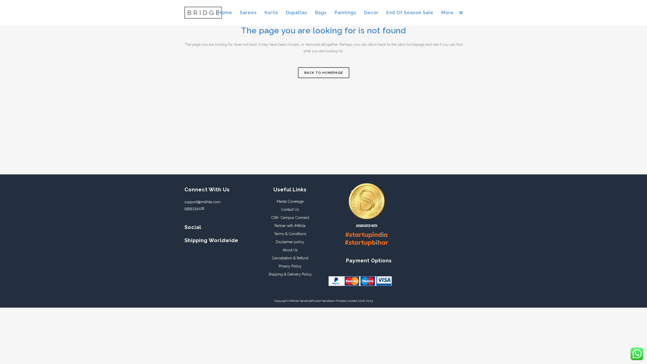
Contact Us (290, 210)
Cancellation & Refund (290, 258)
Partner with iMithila (290, 226)
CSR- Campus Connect (290, 218)
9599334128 (194, 209)
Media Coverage (290, 201)
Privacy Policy (290, 266)
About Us (290, 250)
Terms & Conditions (290, 234)
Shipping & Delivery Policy (290, 274)
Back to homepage (323, 73)
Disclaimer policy (290, 242)
